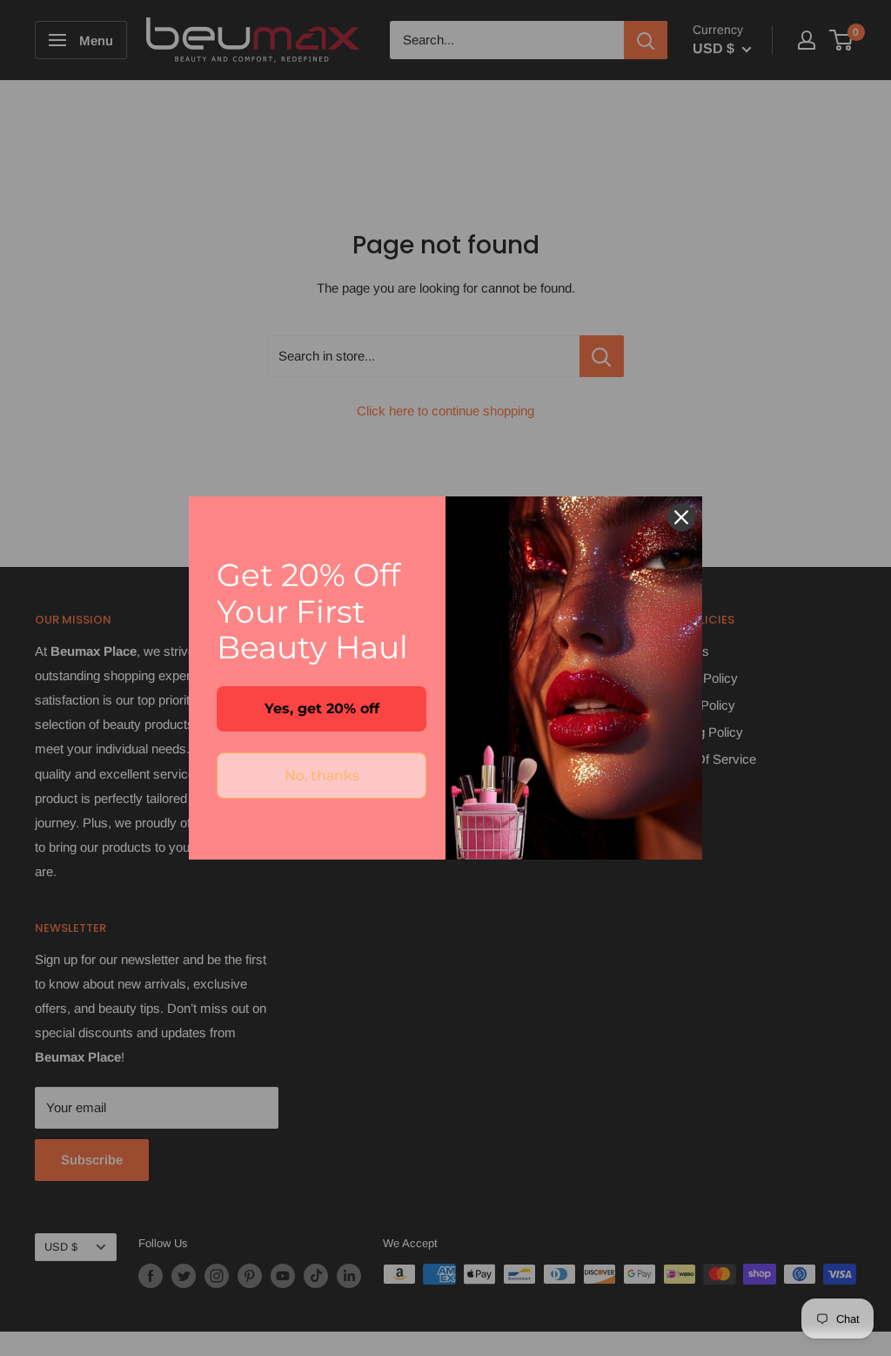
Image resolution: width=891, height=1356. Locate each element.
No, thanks (322, 775)
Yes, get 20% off (322, 708)
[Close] (681, 517)
